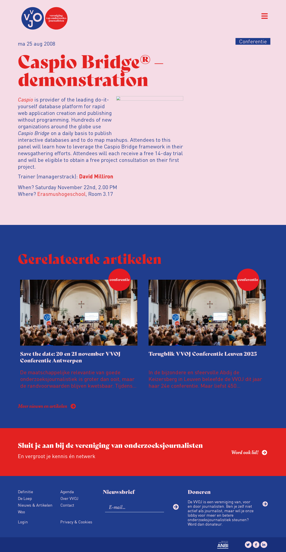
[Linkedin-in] (264, 544)
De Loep (25, 498)
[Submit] (176, 507)
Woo (21, 511)
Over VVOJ (69, 498)
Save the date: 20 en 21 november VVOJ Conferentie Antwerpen (70, 356)
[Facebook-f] (256, 544)
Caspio (25, 99)
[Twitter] (248, 544)
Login (23, 521)
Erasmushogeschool (61, 193)
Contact (67, 505)
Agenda (67, 491)
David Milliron (96, 177)
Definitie (25, 491)
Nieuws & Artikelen (35, 505)
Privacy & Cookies (76, 521)
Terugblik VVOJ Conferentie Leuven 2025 (203, 353)
